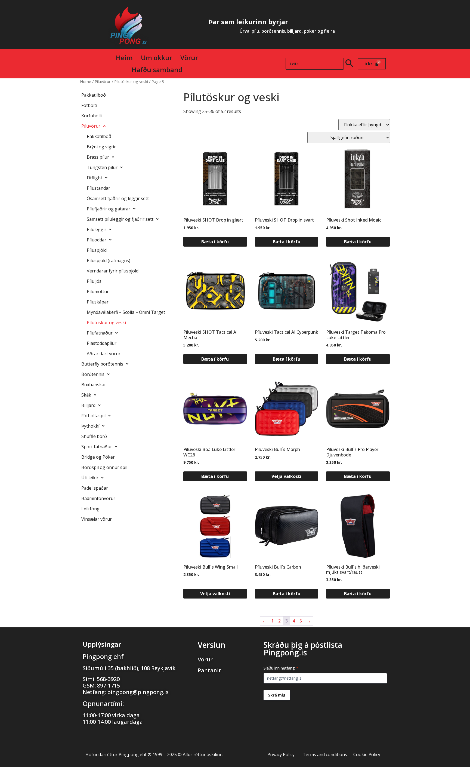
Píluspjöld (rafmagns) (108, 260)
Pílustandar (98, 188)
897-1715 (108, 685)
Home (85, 81)
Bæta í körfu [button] (215, 242)
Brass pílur (98, 157)
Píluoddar (96, 240)
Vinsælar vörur (96, 519)
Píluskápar (98, 302)
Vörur (189, 57)
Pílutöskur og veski (131, 81)
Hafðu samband (157, 69)
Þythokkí (90, 426)
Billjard (88, 405)
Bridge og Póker (98, 457)
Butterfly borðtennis (102, 364)
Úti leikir (89, 478)
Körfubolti (91, 116)
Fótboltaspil (93, 416)
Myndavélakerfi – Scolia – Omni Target (126, 312)
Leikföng (90, 509)
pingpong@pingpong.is (138, 692)
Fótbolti (89, 105)
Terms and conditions (325, 754)
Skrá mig (277, 695)
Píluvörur (103, 81)
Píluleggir (96, 229)
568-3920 (108, 679)
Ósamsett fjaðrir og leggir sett (118, 198)
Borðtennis (92, 374)
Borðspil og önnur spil (104, 467)
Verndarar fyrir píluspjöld (112, 271)
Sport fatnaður (96, 447)
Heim (124, 57)
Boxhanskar (93, 385)
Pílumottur (98, 291)
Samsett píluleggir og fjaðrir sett (120, 219)
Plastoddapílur (101, 343)
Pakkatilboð (93, 95)
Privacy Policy (281, 754)
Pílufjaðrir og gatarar (108, 209)
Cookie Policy (366, 754)
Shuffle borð (94, 436)
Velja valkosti (286, 476)
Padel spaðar (94, 488)
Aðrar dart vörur (103, 354)
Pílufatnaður (100, 333)
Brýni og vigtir (101, 147)
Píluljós (94, 281)
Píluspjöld (97, 250)
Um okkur (156, 57)
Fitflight (94, 178)
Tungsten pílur (102, 167)
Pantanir (209, 670)
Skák (86, 395)
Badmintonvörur (98, 498)
